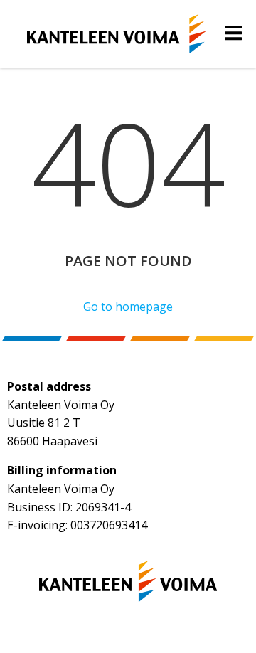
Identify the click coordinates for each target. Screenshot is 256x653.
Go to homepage (128, 306)
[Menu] (233, 33)
